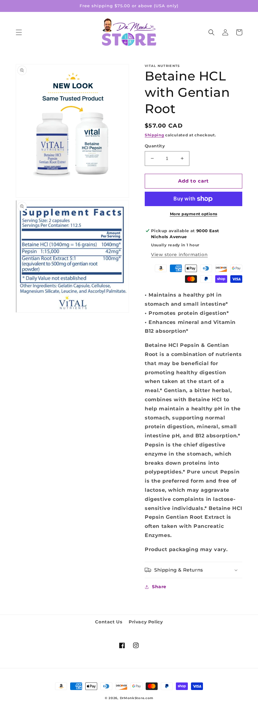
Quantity (155, 145)
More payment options (193, 213)
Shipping (154, 135)
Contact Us (108, 622)
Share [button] (159, 586)
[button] (19, 32)
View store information (179, 254)
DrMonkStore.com (137, 698)
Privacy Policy (146, 622)
